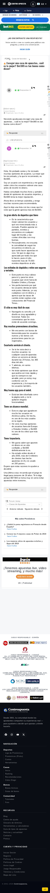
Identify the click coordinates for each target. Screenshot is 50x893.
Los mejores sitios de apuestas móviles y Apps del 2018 (25, 542)
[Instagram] (11, 734)
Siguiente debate (33, 509)
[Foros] (6, 59)
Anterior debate (16, 509)
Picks (16, 10)
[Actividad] (34, 88)
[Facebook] (5, 734)
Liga (5, 10)
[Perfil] (32, 88)
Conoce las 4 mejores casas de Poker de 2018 (26, 534)
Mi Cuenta (36, 15)
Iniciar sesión (25, 49)
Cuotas (27, 10)
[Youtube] (17, 734)
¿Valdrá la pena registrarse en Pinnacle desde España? (26, 526)
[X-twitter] (23, 734)
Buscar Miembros (10, 15)
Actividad (23, 15)
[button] (4, 4)
